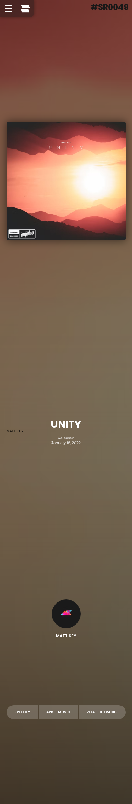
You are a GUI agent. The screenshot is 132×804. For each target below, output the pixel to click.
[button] (8, 8)
